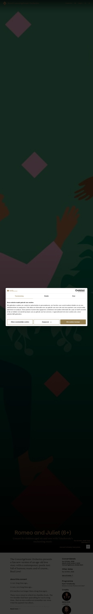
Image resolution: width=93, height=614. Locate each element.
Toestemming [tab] (19, 296)
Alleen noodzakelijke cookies (20, 322)
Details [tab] (46, 296)
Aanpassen (45, 322)
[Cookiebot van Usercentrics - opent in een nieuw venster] (78, 290)
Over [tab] (73, 296)
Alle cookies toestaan (73, 322)
